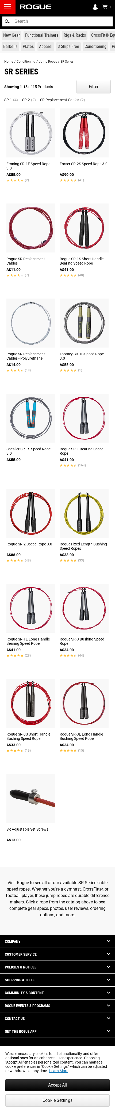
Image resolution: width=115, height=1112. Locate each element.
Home (8, 61)
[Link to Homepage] (36, 7)
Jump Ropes (48, 61)
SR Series (67, 61)
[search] (57, 21)
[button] (7, 21)
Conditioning (26, 61)
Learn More (58, 1071)
